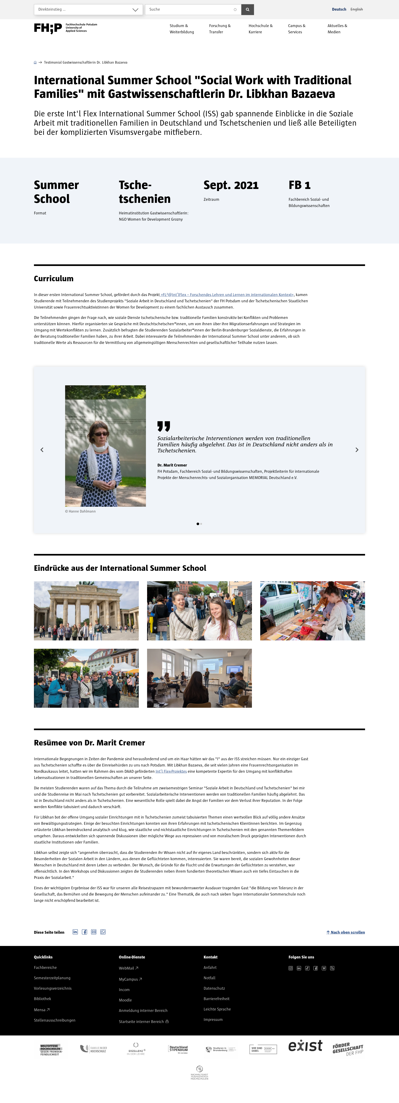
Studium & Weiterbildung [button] (182, 29)
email (93, 931)
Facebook (84, 931)
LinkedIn (75, 931)
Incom (124, 990)
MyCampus (128, 979)
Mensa (39, 1010)
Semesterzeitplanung (52, 978)
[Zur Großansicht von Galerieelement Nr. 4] (86, 678)
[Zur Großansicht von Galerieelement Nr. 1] (86, 610)
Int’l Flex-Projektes (171, 771)
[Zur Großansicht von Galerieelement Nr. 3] (312, 610)
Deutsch (339, 9)
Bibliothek (42, 999)
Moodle (125, 1000)
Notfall (209, 978)
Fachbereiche (45, 968)
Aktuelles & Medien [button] (338, 29)
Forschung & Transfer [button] (220, 29)
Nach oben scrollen (348, 932)
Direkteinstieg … (52, 9)
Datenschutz (214, 988)
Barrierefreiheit (217, 999)
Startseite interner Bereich (141, 1022)
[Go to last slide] (42, 450)
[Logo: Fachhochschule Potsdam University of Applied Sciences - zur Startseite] (65, 28)
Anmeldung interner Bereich (143, 1011)
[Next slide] (357, 450)
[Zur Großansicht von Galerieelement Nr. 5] (199, 678)
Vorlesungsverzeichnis (53, 988)
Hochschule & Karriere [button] (261, 29)
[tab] (197, 523)
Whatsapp (103, 931)
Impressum (213, 1020)
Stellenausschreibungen (55, 1020)
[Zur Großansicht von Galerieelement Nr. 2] (199, 610)
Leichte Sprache (217, 1009)
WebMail (126, 968)
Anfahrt (210, 968)
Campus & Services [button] (297, 29)
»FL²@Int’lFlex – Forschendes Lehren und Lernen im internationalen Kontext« (227, 295)
